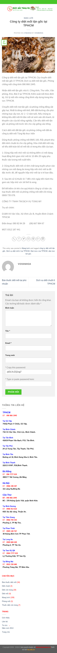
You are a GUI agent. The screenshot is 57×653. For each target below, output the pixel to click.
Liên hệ (5, 622)
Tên (7, 331)
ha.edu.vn (31, 649)
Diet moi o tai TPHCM (39, 251)
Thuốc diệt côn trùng (10, 605)
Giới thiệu (6, 618)
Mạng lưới (28, 18)
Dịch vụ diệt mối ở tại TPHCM (18, 251)
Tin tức (5, 625)
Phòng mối (6, 601)
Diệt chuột (6, 586)
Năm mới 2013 (7, 628)
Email (8, 343)
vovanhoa (38, 33)
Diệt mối (5, 594)
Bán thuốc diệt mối (9, 582)
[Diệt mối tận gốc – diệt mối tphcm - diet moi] (30, 8)
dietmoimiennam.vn (43, 647)
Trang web (10, 355)
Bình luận (9, 308)
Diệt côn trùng (7, 590)
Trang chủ (6, 632)
